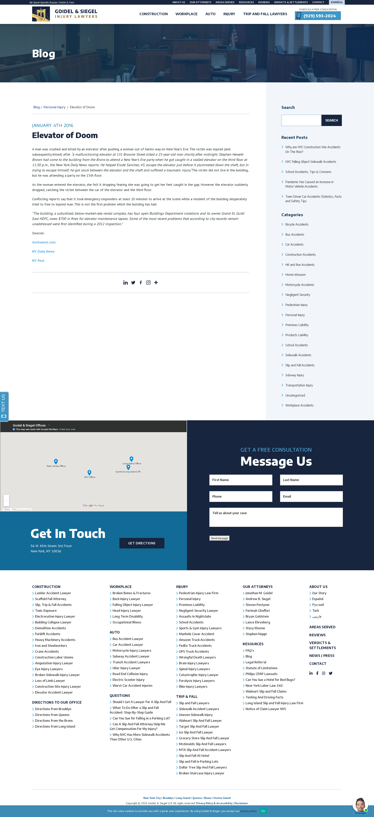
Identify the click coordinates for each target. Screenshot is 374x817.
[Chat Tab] (187, 408)
